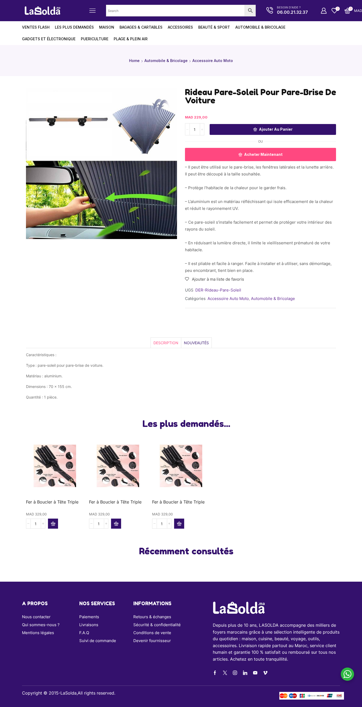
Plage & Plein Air (131, 39)
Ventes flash (36, 27)
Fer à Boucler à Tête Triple (52, 502)
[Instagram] (235, 673)
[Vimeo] (265, 673)
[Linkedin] (245, 673)
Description (165, 343)
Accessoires (180, 27)
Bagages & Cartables (141, 27)
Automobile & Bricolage (260, 27)
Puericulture (94, 39)
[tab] (166, 342)
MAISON (106, 27)
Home (134, 60)
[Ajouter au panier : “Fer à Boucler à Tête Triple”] (53, 524)
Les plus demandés (74, 27)
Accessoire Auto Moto (212, 60)
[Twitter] (225, 673)
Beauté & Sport (214, 27)
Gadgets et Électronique (49, 39)
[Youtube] (255, 673)
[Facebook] (215, 673)
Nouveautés (196, 343)
